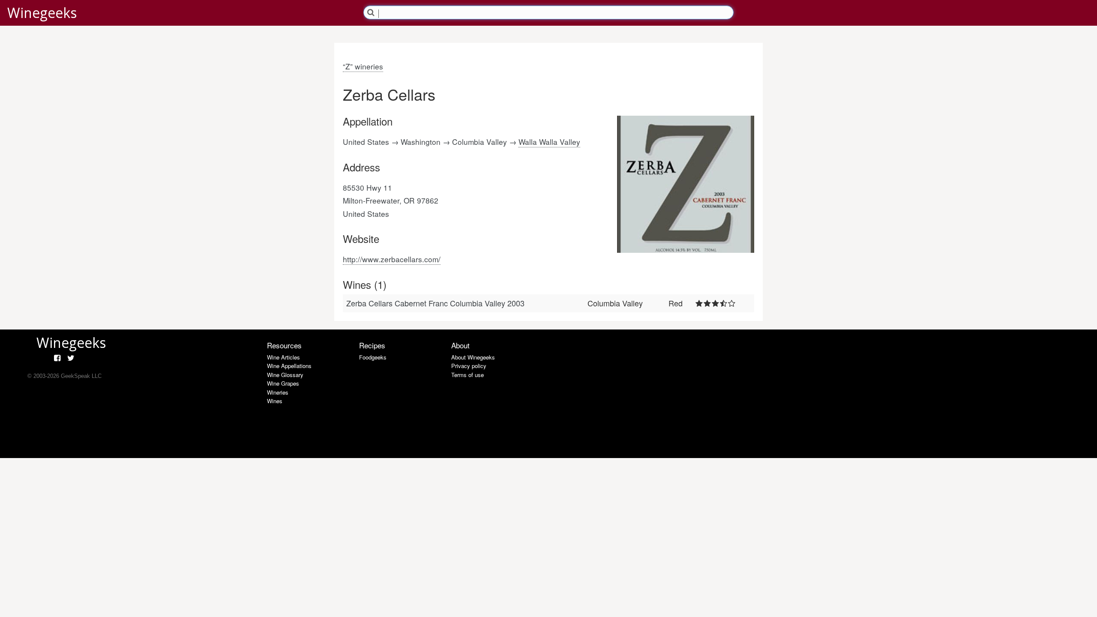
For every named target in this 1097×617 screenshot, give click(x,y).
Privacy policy (468, 366)
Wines (274, 401)
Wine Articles (283, 357)
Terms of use (467, 375)
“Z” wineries (363, 66)
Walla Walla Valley (549, 141)
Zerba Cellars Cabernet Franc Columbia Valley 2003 (435, 302)
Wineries (277, 392)
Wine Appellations (289, 366)
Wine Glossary (285, 375)
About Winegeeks (473, 357)
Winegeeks (42, 12)
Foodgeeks (373, 357)
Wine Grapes (283, 383)
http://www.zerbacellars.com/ (392, 259)
